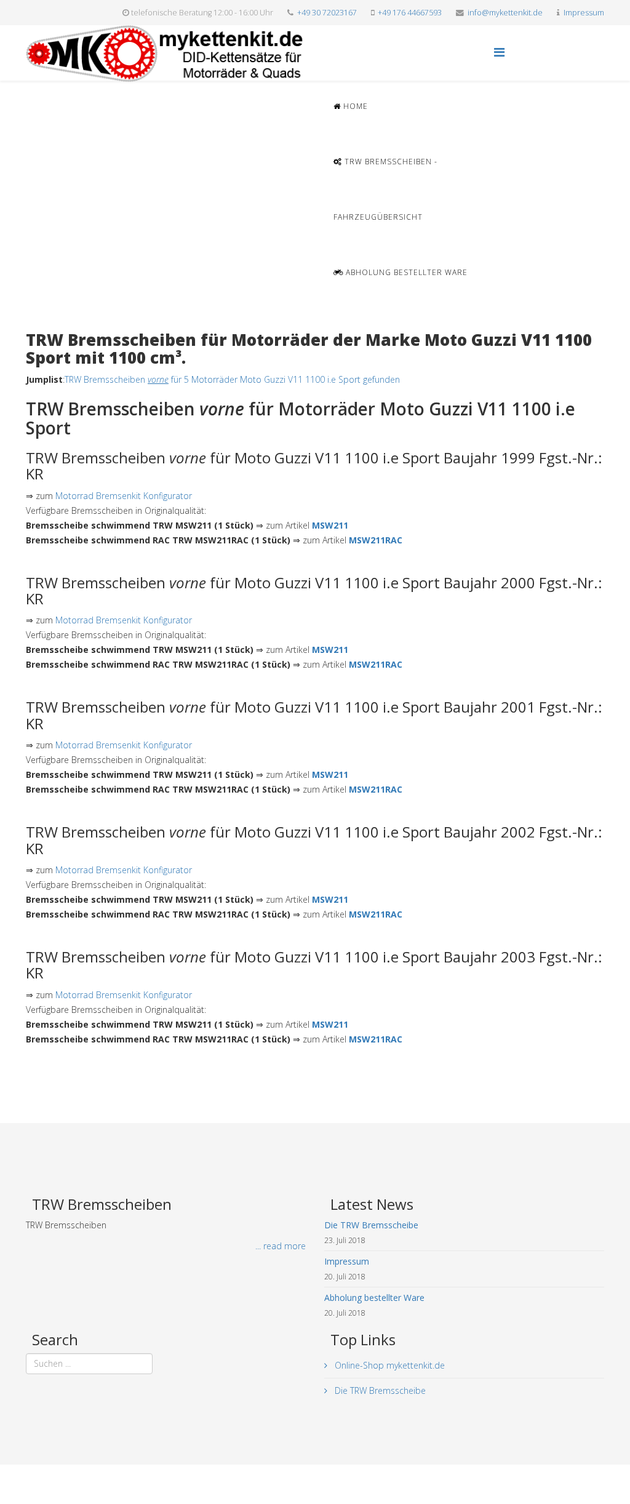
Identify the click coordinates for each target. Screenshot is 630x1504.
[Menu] (499, 52)
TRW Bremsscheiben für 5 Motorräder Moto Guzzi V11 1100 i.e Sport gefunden (232, 379)
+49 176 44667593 (410, 12)
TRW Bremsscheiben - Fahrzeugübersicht (385, 189)
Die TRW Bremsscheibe (379, 1390)
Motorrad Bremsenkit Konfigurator (123, 496)
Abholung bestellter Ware (405, 272)
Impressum (584, 12)
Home (354, 106)
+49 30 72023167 (327, 12)
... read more (280, 1246)
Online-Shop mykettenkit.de (388, 1365)
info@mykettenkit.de (505, 12)
